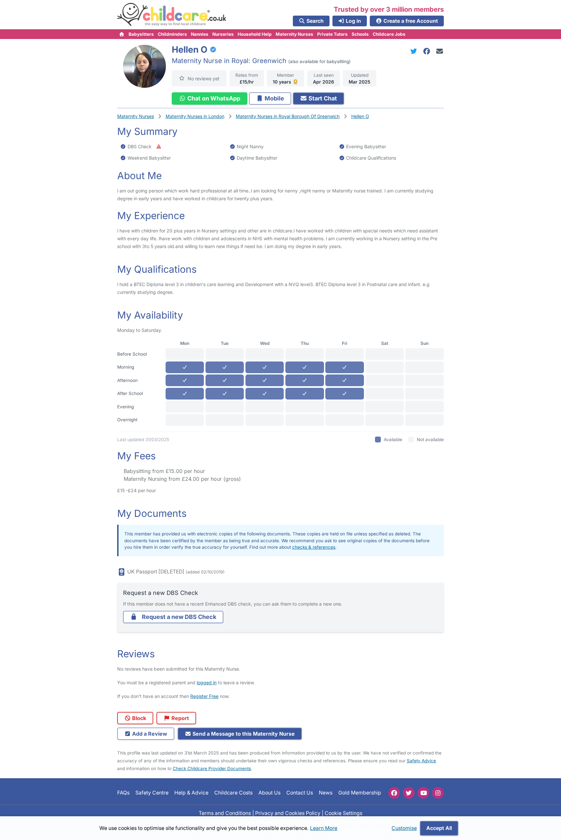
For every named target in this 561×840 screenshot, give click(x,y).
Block (138, 718)
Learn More (323, 828)
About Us (269, 793)
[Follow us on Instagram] (438, 793)
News (325, 793)
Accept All (439, 828)
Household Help (255, 34)
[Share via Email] (440, 51)
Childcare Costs (233, 793)
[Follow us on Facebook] (394, 793)
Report (179, 718)
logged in (207, 682)
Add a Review (149, 733)
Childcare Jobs (389, 34)
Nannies (199, 34)
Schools (360, 34)
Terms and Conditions (225, 813)
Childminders (172, 34)
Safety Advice (421, 760)
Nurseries (223, 34)
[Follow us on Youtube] (423, 793)
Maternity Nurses (294, 34)
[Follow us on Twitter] (409, 793)
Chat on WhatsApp (213, 98)
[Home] (122, 34)
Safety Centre (151, 793)
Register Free (204, 696)
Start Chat (322, 98)
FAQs (123, 793)
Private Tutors (332, 34)
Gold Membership (359, 793)
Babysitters (141, 34)
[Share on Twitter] (414, 51)
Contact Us (299, 793)
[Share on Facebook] (427, 51)
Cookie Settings (343, 813)
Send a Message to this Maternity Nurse (243, 733)
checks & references (313, 547)
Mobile (273, 98)
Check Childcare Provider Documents (212, 768)
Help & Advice (191, 793)
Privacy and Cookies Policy (287, 813)
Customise (404, 828)
